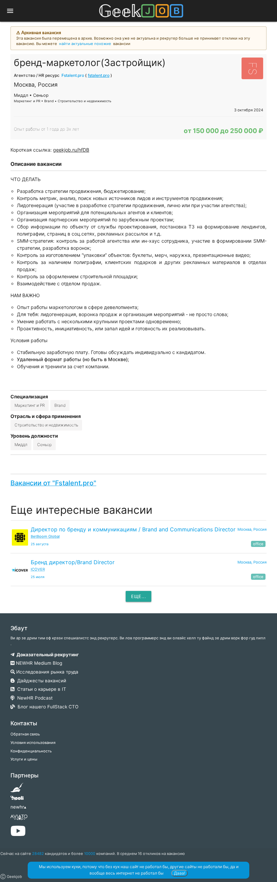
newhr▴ (18, 807)
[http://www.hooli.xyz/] (17, 800)
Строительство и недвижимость (46, 424)
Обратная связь (25, 734)
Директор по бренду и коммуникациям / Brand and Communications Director (133, 529)
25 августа (40, 544)
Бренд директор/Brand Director (73, 562)
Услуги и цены (23, 759)
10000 (89, 853)
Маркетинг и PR (30, 405)
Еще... (138, 596)
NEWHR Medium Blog (38, 663)
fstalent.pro (98, 75)
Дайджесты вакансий (40, 680)
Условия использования (32, 742)
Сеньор (44, 444)
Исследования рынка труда (46, 672)
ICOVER (38, 569)
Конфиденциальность (31, 751)
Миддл (21, 444)
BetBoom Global (45, 536)
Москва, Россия (252, 529)
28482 (38, 853)
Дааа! (179, 873)
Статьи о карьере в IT (40, 689)
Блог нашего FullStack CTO (46, 706)
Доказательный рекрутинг (47, 654)
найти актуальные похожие (85, 43)
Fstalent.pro (72, 75)
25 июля (38, 577)
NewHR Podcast (34, 698)
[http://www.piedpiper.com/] (17, 789)
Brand (60, 405)
